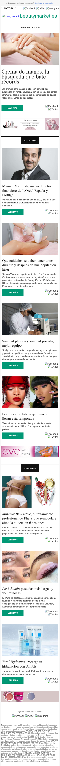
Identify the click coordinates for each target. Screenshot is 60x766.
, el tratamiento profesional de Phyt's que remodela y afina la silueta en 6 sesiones (29, 518)
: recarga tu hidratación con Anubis (22, 663)
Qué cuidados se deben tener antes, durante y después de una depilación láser (29, 265)
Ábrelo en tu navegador (44, 3)
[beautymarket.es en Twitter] (40, 8)
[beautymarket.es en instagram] (52, 8)
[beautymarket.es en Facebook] (29, 8)
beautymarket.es (38, 16)
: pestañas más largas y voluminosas (27, 590)
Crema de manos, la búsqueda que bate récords (25, 76)
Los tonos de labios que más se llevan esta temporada (25, 416)
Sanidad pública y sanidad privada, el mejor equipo (30, 343)
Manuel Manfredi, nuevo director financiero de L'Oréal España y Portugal (26, 190)
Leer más (12, 108)
